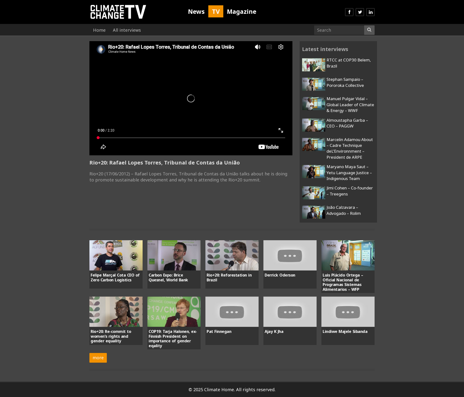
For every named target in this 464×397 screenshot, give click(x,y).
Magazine (241, 11)
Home (99, 30)
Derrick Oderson (280, 275)
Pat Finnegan (219, 331)
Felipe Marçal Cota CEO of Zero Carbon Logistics (115, 277)
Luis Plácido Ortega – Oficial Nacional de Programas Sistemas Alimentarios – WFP (343, 282)
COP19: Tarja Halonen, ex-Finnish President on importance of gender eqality (173, 338)
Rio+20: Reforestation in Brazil (229, 277)
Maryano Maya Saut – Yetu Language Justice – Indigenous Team (349, 172)
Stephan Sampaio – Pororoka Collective (345, 82)
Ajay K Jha (274, 331)
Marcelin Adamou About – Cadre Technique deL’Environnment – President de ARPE (349, 148)
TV (216, 11)
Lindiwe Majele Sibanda (345, 331)
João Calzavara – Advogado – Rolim (343, 210)
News (196, 11)
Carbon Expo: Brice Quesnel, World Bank (168, 277)
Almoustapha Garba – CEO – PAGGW (347, 123)
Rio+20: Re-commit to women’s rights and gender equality (111, 336)
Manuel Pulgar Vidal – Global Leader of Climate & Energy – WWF (350, 104)
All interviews (127, 30)
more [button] (98, 357)
